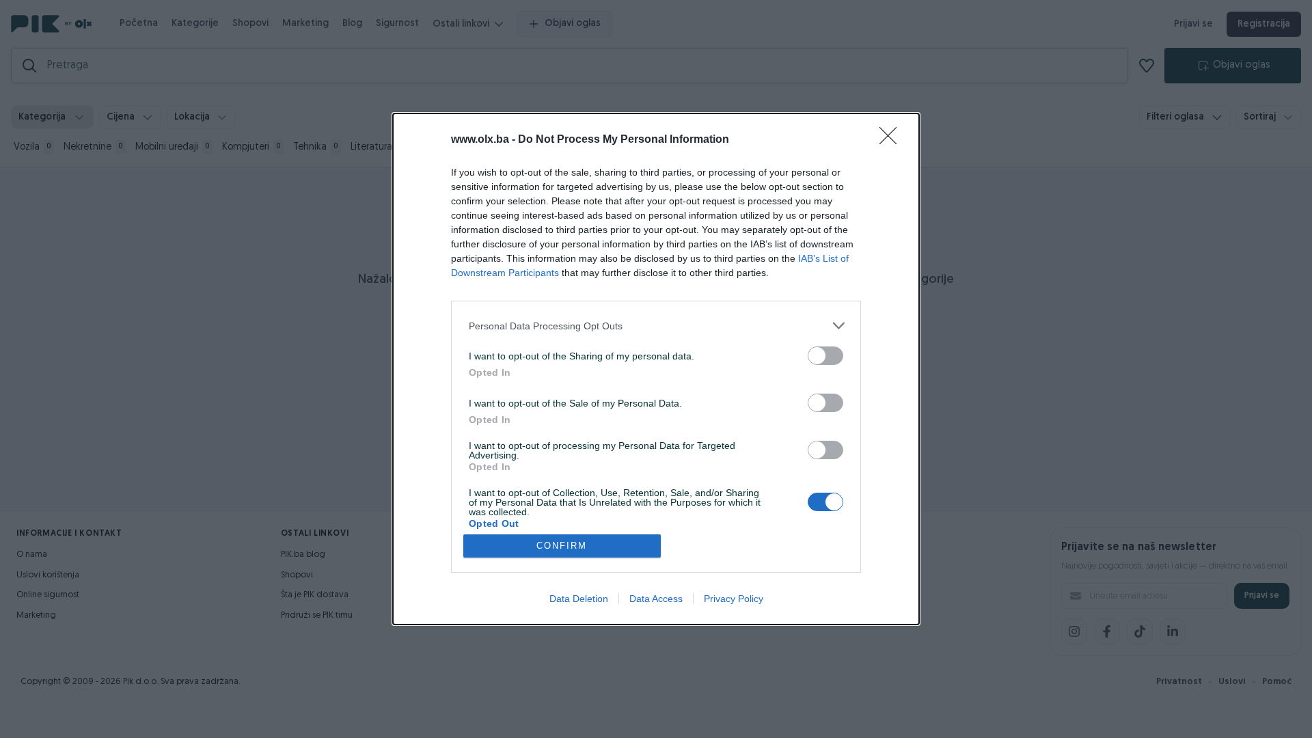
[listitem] (656, 325)
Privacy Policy (733, 598)
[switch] (825, 355)
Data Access (656, 598)
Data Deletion (578, 598)
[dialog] (656, 369)
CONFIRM (561, 546)
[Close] (892, 140)
